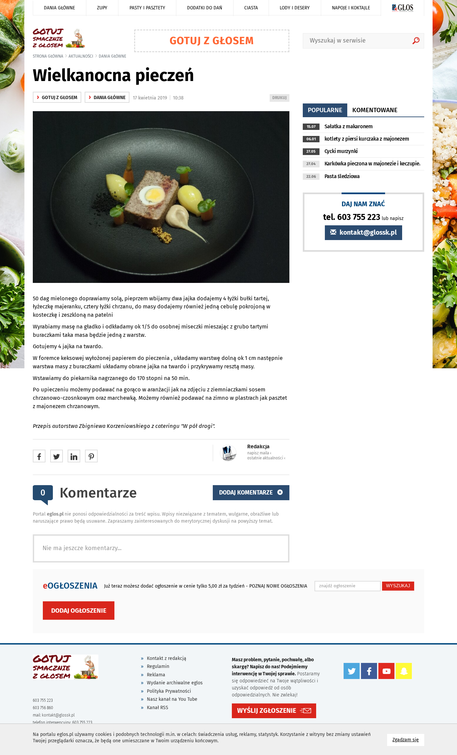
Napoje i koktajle (351, 8)
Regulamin (158, 666)
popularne (325, 110)
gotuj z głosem (57, 97)
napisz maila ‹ (259, 453)
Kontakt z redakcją (166, 658)
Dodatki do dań (204, 8)
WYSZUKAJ (398, 585)
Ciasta (251, 8)
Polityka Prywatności (169, 691)
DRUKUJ (280, 98)
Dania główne (59, 8)
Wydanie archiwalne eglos (175, 683)
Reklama (156, 675)
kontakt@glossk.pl (367, 232)
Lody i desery (295, 8)
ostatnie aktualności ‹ (266, 458)
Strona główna (48, 56)
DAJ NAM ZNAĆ (363, 204)
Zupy (102, 8)
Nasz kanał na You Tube (172, 699)
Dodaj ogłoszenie (78, 610)
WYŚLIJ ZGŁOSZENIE (266, 710)
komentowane (374, 110)
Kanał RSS (157, 707)
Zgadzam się (408, 740)
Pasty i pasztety (147, 8)
